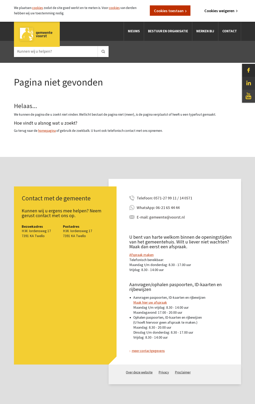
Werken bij (205, 31)
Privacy (164, 372)
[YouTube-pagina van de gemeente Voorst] (248, 96)
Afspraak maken (141, 254)
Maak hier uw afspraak (150, 302)
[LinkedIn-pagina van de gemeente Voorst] (248, 83)
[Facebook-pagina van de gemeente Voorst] (248, 70)
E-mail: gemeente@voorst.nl (161, 217)
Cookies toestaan (169, 10)
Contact (229, 31)
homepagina (47, 130)
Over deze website (139, 372)
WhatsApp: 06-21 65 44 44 (158, 207)
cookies (37, 8)
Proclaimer (183, 372)
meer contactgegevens (148, 351)
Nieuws (134, 31)
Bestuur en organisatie (168, 31)
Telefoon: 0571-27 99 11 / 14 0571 (164, 197)
